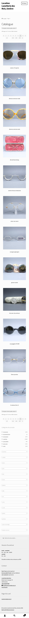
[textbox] (14, 452)
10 (6, 38)
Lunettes (5, 439)
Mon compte (5, 615)
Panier (22, 614)
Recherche (14, 615)
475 (19, 38)
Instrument (5, 436)
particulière (5, 441)
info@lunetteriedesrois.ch (9, 585)
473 (13, 38)
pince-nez (5, 444)
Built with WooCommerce (8, 609)
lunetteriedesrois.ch (6, 599)
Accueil (4, 18)
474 (16, 38)
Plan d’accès (4, 587)
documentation (6, 434)
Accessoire (5, 432)
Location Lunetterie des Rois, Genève (8, 6)
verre (4, 446)
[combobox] (14, 452)
